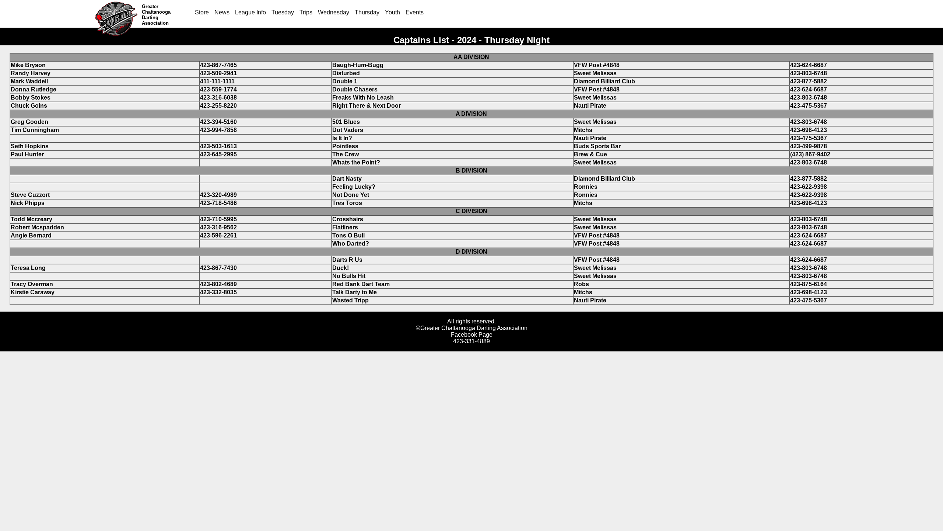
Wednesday (333, 12)
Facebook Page (471, 335)
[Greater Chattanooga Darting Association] (118, 14)
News (221, 12)
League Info (250, 12)
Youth (392, 12)
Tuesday (282, 12)
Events (415, 12)
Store (202, 12)
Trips (305, 12)
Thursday (367, 12)
